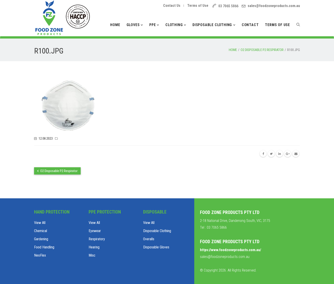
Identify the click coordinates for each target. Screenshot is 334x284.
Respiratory (97, 239)
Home (115, 25)
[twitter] (271, 153)
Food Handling (44, 247)
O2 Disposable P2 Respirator (58, 171)
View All (39, 223)
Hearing (94, 247)
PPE (153, 25)
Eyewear (95, 231)
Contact (250, 25)
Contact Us (171, 5)
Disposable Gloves (156, 247)
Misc (92, 255)
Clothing (174, 25)
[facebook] (263, 153)
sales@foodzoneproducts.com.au (274, 6)
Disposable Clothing (212, 25)
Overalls (148, 239)
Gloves (134, 25)
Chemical (40, 231)
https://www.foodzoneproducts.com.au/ (230, 250)
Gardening (41, 239)
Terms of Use (197, 5)
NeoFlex (40, 255)
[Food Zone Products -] (62, 13)
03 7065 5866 (217, 227)
